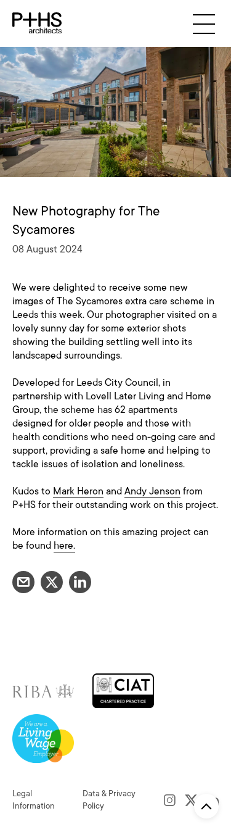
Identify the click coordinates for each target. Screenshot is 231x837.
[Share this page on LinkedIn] (80, 582)
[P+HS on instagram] (170, 800)
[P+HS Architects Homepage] (37, 23)
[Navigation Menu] (204, 24)
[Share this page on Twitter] (52, 582)
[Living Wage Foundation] (43, 738)
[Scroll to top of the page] (206, 806)
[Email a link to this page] (23, 582)
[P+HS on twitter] (191, 800)
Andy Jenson (152, 491)
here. (64, 545)
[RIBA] (43, 690)
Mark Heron (78, 491)
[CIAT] (123, 690)
